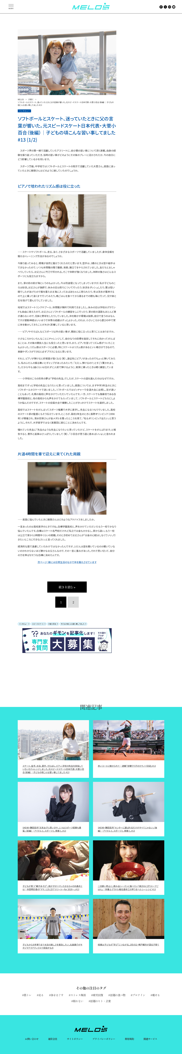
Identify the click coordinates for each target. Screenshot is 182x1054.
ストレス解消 (78, 995)
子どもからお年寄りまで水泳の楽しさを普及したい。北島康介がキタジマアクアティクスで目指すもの (52, 946)
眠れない (78, 1001)
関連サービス (150, 1039)
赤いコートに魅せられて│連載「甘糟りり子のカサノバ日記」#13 (127, 765)
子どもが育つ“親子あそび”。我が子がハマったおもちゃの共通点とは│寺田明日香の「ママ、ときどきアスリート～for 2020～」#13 (52, 887)
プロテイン (138, 995)
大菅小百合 (52, 624)
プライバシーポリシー (103, 1039)
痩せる (156, 995)
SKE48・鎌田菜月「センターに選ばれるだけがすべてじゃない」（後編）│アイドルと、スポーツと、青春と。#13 (127, 829)
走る (41, 995)
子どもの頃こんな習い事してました (72, 624)
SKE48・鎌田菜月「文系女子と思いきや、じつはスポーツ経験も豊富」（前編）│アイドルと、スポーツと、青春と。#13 (52, 829)
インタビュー (23, 624)
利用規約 (129, 1039)
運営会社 (52, 1039)
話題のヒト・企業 (100, 1001)
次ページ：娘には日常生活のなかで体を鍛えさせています (67, 562)
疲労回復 (98, 995)
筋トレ (27, 995)
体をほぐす (57, 995)
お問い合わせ (32, 1039)
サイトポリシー (75, 1039)
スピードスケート (38, 624)
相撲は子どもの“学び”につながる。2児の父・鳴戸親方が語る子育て (128, 944)
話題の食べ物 (117, 995)
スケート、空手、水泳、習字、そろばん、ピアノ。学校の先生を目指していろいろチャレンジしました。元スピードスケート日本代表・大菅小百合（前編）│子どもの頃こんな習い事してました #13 (53, 769)
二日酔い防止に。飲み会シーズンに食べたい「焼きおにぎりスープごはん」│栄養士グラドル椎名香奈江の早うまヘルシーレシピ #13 (128, 887)
